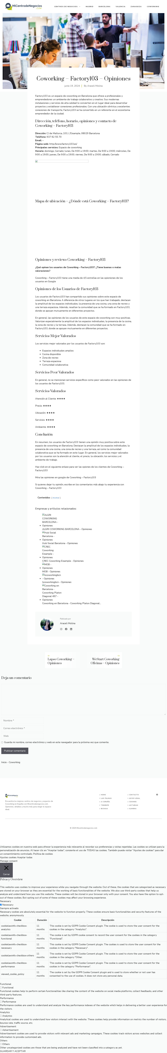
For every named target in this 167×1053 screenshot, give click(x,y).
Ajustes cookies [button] (8, 857)
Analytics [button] (5, 1012)
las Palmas (106, 798)
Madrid (89, 6)
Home (103, 795)
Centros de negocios (66, 6)
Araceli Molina (95, 85)
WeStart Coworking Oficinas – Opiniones (105, 661)
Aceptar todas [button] (24, 857)
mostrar (56, 497)
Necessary (7, 904)
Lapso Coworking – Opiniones (61, 661)
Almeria (132, 809)
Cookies (133, 802)
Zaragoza (136, 6)
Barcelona (105, 6)
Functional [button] (5, 984)
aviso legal (134, 798)
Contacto (134, 795)
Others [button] (3, 1040)
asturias (133, 805)
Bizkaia (104, 809)
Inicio (4, 762)
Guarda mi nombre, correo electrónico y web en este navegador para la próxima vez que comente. (56, 742)
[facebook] (157, 795)
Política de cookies (43, 853)
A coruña (105, 802)
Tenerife (105, 805)
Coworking (153, 6)
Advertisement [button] (8, 1026)
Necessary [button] (5, 901)
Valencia (120, 6)
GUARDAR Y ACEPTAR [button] (13, 1051)
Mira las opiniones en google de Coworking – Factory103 (65, 477)
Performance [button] (7, 998)
